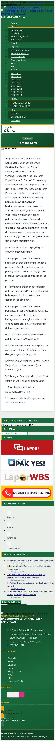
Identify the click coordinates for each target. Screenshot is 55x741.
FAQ (13, 66)
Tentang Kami (17, 30)
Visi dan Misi (16, 33)
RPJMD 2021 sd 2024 (20, 106)
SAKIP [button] (14, 69)
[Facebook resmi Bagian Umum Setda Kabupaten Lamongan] (16, 696)
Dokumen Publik (19, 60)
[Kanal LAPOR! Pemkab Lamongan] (10, 696)
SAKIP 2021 (16, 85)
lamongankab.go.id (36, 2)
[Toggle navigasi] (24, 17)
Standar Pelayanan (20, 53)
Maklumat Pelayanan (20, 50)
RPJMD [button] (14, 99)
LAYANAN (15, 120)
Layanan (12, 665)
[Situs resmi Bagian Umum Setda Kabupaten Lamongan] (4, 696)
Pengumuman (14, 671)
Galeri (14, 43)
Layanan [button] (15, 46)
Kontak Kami (16, 39)
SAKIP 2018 (16, 76)
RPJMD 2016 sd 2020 (20, 103)
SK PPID (14, 113)
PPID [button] (13, 109)
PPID (13, 63)
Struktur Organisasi (20, 36)
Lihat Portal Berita (11, 602)
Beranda (15, 23)
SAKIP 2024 (16, 95)
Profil (6, 129)
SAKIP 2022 (16, 89)
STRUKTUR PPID (18, 116)
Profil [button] (13, 26)
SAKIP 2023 (16, 92)
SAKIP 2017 (16, 73)
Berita (10, 668)
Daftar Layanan (18, 56)
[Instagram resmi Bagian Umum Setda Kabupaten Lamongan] (22, 696)
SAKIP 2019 (16, 79)
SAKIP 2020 (16, 82)
